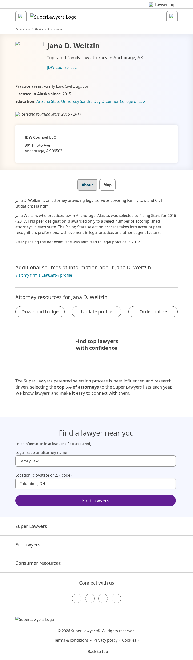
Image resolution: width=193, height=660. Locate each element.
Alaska (38, 29)
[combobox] (95, 461)
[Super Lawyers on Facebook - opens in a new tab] (76, 598)
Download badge (40, 311)
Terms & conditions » (73, 640)
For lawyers (27, 544)
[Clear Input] (170, 461)
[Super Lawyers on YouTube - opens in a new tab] (103, 598)
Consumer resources (38, 563)
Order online (153, 311)
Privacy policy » (106, 640)
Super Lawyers (31, 526)
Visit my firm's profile (43, 275)
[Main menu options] (21, 16)
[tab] (87, 185)
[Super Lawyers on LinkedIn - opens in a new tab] (116, 598)
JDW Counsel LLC (62, 67)
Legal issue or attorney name (41, 452)
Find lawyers (95, 500)
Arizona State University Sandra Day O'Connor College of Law (91, 101)
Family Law (22, 29)
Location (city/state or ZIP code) (43, 475)
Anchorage (55, 29)
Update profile (96, 311)
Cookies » (130, 640)
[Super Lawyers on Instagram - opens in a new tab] (90, 598)
